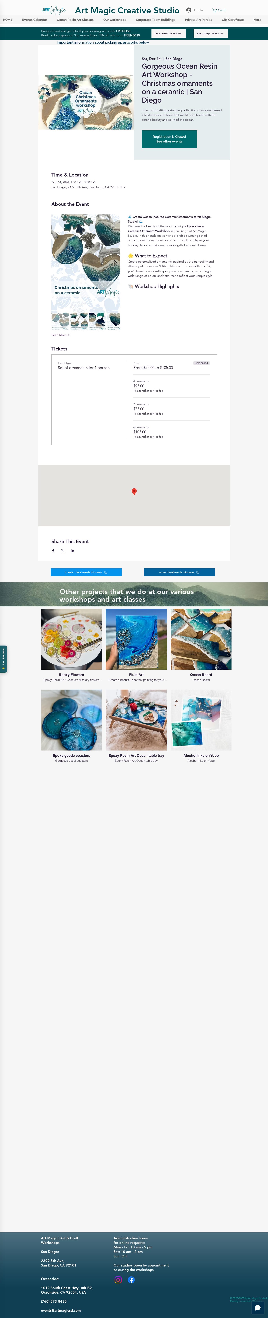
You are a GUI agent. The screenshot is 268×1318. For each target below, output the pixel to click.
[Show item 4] (116, 321)
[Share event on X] (63, 550)
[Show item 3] (97, 321)
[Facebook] (131, 1280)
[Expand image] (85, 263)
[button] (36, 21)
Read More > (60, 335)
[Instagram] (118, 1280)
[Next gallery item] (115, 264)
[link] (220, 10)
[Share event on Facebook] (53, 550)
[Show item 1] (60, 321)
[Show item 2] (79, 321)
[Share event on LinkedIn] (72, 550)
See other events (169, 141)
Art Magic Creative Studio (127, 10)
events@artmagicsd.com (61, 1310)
